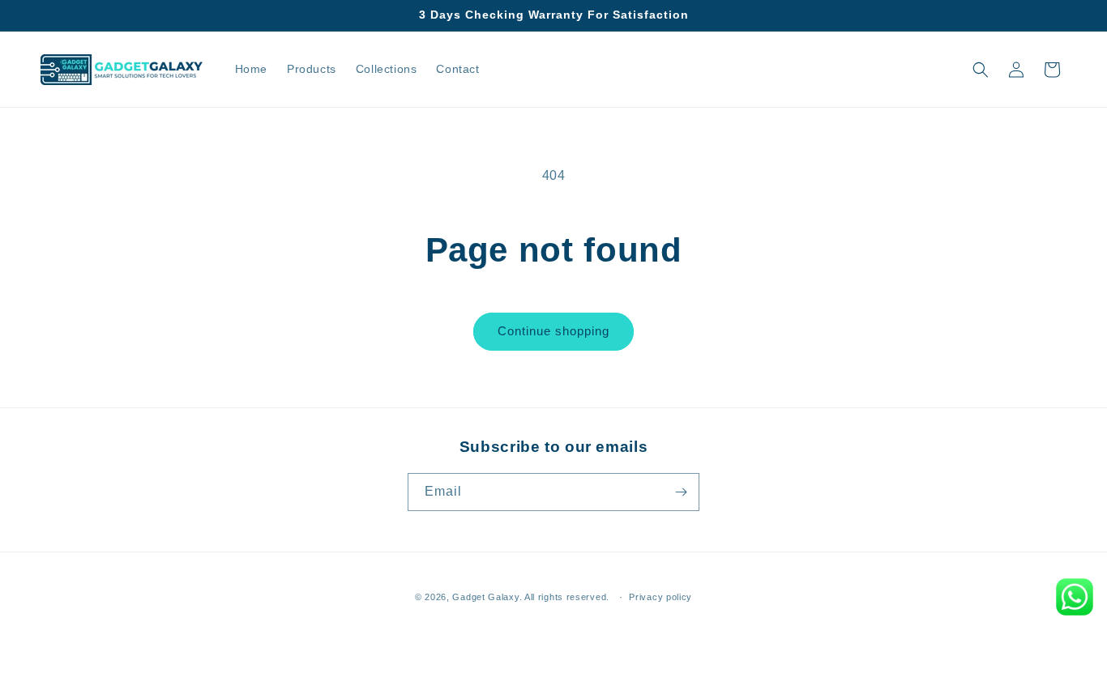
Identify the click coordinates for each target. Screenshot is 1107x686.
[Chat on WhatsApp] (1074, 597)
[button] (980, 69)
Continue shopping (553, 331)
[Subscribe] (681, 492)
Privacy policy (660, 597)
